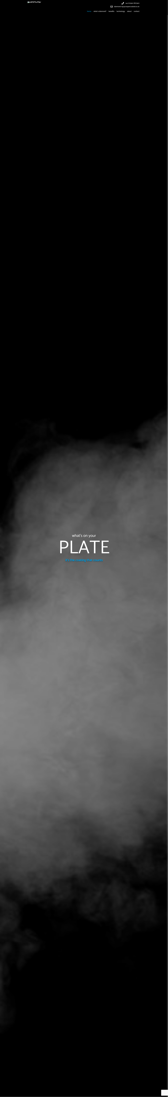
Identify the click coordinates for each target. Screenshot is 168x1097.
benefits (111, 11)
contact (136, 11)
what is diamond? (100, 11)
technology (121, 11)
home (89, 11)
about (129, 11)
